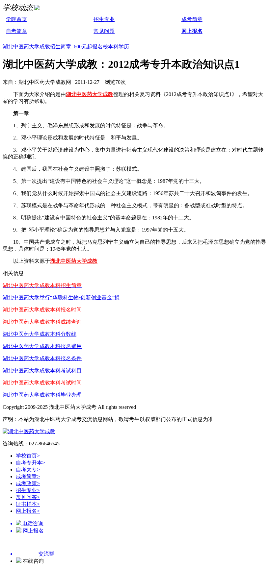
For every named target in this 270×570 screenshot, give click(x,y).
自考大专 (28, 469)
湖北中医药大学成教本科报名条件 (42, 358)
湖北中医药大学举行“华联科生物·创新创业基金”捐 (61, 297)
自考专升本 (30, 462)
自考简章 (16, 31)
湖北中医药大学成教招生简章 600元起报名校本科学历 (66, 46)
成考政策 (28, 483)
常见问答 (28, 497)
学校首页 (28, 455)
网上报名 (191, 31)
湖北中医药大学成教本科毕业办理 (42, 395)
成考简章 (191, 19)
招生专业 (104, 19)
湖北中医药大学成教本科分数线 (39, 334)
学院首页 (16, 19)
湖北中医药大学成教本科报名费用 (42, 346)
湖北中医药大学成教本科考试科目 (42, 370)
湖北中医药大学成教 (89, 94)
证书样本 (28, 504)
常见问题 (104, 31)
